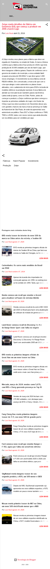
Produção (7, 166)
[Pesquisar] (46, 4)
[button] (46, 25)
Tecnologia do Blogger (26, 560)
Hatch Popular (19, 161)
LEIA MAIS (43, 258)
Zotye (16, 166)
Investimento (33, 161)
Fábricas (6, 161)
